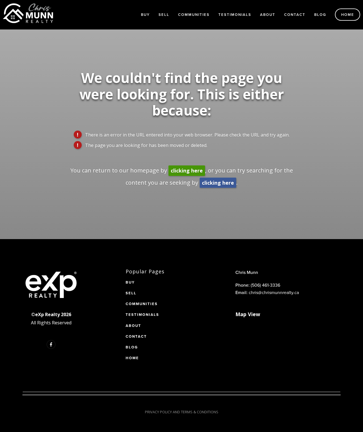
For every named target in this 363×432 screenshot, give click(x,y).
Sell (164, 14)
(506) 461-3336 (265, 285)
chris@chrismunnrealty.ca (274, 292)
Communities (194, 14)
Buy (145, 14)
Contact (294, 14)
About (267, 14)
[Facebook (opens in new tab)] (51, 344)
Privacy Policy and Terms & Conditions (181, 411)
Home (347, 14)
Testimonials (234, 14)
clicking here (187, 170)
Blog (320, 14)
